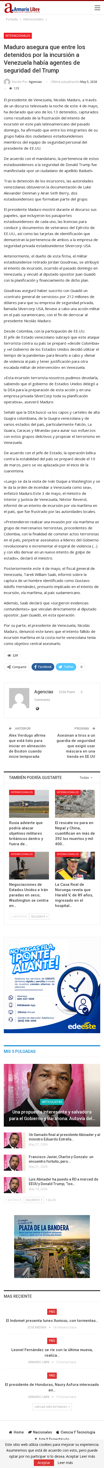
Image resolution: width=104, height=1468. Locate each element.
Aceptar (44, 1462)
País (52, 1312)
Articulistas (52, 1102)
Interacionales (18, 36)
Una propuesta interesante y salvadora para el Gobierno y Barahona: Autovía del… (52, 1115)
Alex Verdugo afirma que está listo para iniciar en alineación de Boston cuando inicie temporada (27, 746)
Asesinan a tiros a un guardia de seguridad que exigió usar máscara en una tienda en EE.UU (76, 746)
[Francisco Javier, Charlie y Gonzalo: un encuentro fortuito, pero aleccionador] (14, 1163)
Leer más (65, 1462)
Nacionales (42, 1432)
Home (19, 1432)
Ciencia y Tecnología (78, 1432)
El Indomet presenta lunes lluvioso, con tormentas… (52, 1320)
